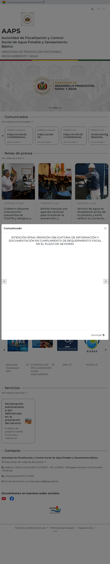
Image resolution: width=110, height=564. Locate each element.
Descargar (96, 335)
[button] (4, 281)
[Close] (105, 228)
